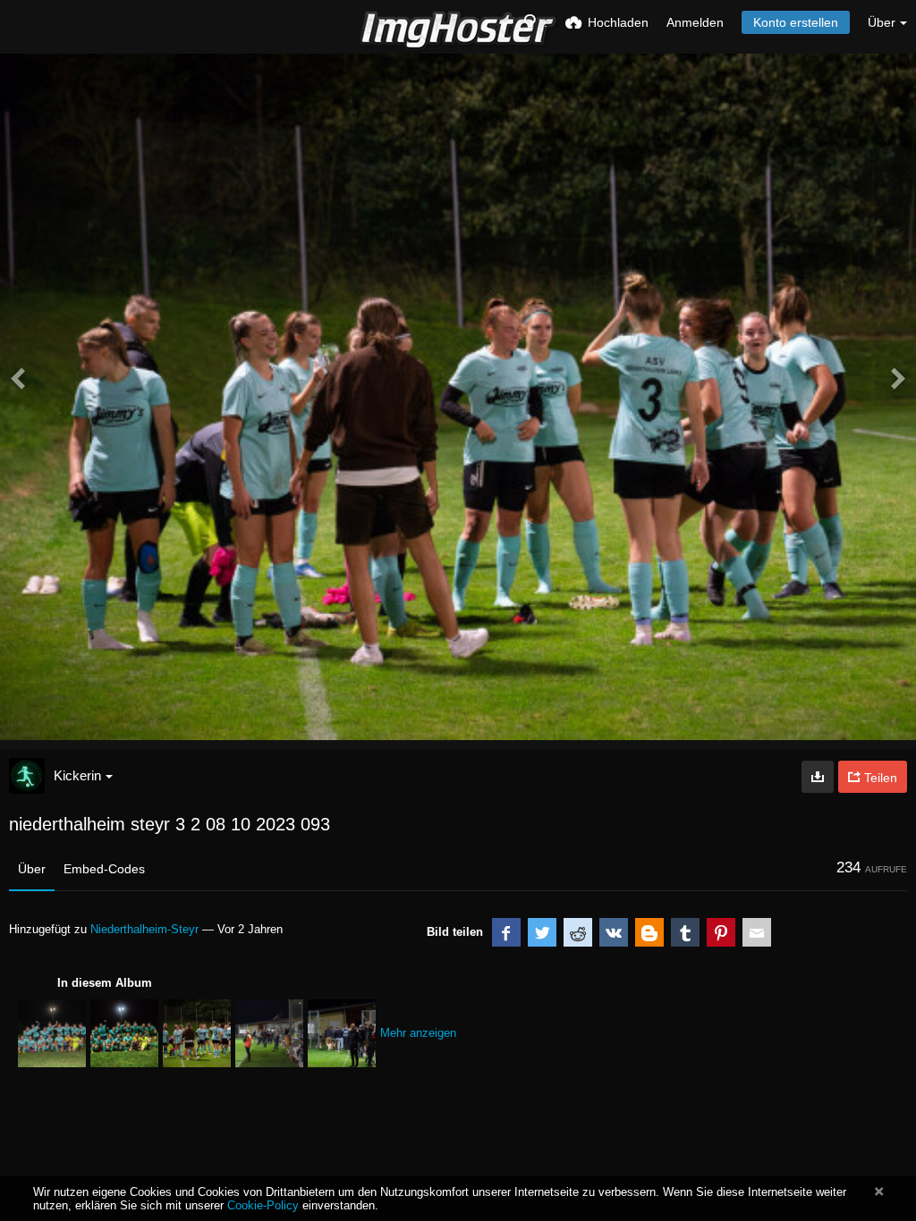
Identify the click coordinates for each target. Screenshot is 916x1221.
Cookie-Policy (263, 1205)
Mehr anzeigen (418, 1033)
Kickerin (77, 775)
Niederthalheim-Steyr (144, 929)
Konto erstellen (795, 22)
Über (32, 869)
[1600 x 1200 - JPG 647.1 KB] (818, 777)
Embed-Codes (104, 869)
